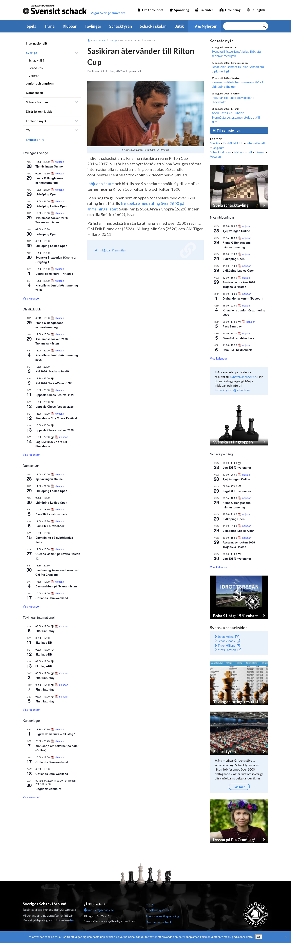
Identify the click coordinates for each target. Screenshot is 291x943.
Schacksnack (226, 641)
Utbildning (233, 10)
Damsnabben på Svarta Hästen (56, 586)
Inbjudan (59, 161)
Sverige (31, 52)
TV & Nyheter (204, 26)
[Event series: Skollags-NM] (52, 649)
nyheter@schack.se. (243, 377)
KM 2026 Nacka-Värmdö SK (53, 383)
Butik (179, 26)
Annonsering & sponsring (162, 916)
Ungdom (218, 147)
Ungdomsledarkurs (48, 789)
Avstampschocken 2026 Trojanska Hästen (51, 220)
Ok (259, 936)
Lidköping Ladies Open (51, 206)
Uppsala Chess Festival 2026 (54, 395)
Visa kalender (31, 298)
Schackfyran (120, 26)
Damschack (34, 92)
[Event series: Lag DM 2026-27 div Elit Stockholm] (52, 437)
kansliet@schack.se (100, 910)
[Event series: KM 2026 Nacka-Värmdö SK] (52, 378)
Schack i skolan (153, 26)
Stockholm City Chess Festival (56, 418)
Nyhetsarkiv (35, 139)
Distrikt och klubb (39, 111)
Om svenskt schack (159, 922)
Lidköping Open (46, 194)
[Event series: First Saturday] (52, 626)
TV (28, 130)
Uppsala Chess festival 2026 (54, 406)
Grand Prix (36, 68)
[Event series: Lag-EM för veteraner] (239, 462)
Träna (49, 26)
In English (258, 10)
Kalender (206, 10)
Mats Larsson (226, 650)
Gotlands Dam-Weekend (51, 598)
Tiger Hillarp (226, 645)
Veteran (34, 75)
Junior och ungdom (40, 83)
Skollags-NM (43, 642)
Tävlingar (93, 26)
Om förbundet (153, 10)
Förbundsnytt (36, 121)
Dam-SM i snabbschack (51, 514)
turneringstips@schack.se (232, 390)
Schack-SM (36, 60)
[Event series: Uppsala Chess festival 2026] (52, 401)
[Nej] (286, 937)
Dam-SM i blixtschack (50, 526)
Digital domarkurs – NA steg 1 (55, 274)
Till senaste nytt (228, 130)
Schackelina (225, 636)
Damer (260, 152)
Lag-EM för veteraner (237, 467)
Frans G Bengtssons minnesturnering (49, 180)
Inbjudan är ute (100, 183)
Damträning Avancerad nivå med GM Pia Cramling (57, 572)
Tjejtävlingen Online (49, 166)
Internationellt (36, 43)
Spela (31, 26)
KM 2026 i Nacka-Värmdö (52, 371)
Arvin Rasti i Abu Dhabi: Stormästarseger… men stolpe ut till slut (236, 117)
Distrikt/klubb (233, 143)
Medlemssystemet (158, 910)
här (72, 920)
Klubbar (70, 26)
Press (149, 904)
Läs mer (239, 787)
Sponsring (181, 10)
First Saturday (44, 631)
